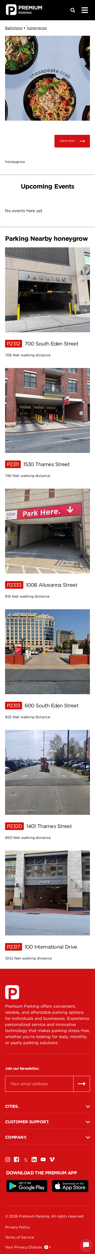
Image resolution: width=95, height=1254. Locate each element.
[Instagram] (7, 1159)
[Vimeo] (51, 1159)
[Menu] (84, 10)
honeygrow (37, 28)
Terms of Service (19, 1237)
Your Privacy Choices (23, 1247)
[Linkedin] (34, 1159)
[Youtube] (43, 1159)
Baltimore (13, 28)
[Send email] (81, 1084)
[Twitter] (25, 1159)
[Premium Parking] (12, 992)
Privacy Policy (17, 1227)
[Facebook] (16, 1159)
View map (67, 141)
